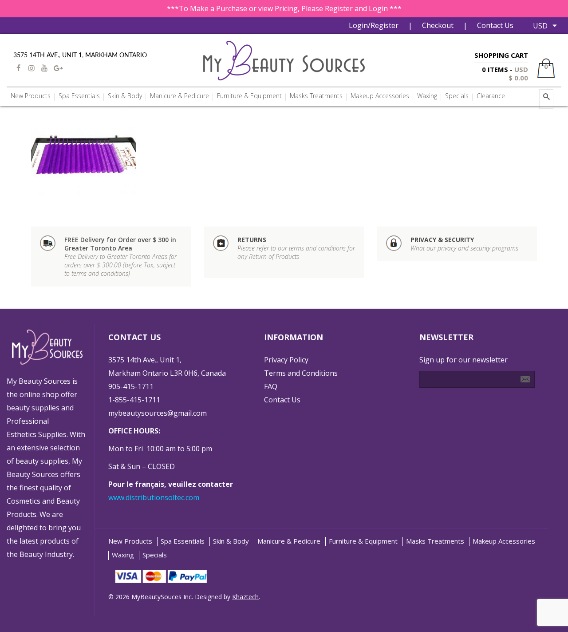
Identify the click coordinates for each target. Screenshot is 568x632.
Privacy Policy (286, 360)
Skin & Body (231, 541)
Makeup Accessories (504, 541)
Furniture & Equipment (363, 541)
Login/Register (373, 25)
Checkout (438, 25)
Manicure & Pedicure (288, 541)
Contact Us (495, 25)
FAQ (270, 386)
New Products (130, 541)
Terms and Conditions (301, 373)
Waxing (123, 555)
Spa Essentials (183, 541)
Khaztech (245, 596)
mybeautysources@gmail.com (157, 413)
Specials (154, 555)
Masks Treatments (435, 541)
